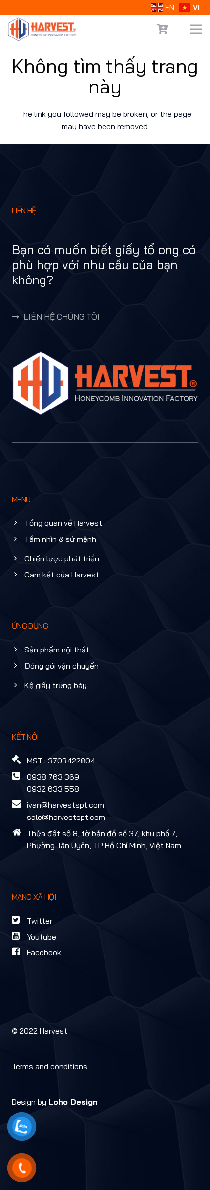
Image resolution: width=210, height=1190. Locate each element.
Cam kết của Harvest (61, 574)
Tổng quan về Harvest (63, 523)
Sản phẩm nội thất (56, 649)
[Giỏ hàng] (162, 29)
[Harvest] (42, 29)
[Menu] (196, 29)
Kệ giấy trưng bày (55, 685)
